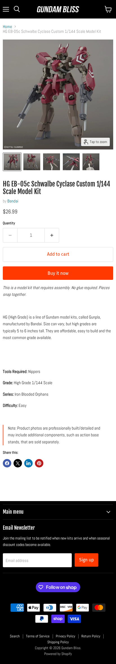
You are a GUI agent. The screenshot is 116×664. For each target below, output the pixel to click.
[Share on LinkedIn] (28, 463)
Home (7, 26)
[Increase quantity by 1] (52, 235)
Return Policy (90, 636)
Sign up (86, 559)
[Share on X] (18, 463)
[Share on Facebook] (7, 463)
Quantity (9, 223)
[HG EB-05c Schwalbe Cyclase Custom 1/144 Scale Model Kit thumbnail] (12, 162)
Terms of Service (38, 636)
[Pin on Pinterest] (39, 463)
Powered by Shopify (58, 653)
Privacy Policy (65, 636)
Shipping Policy (58, 642)
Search (15, 636)
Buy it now (58, 273)
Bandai (12, 201)
